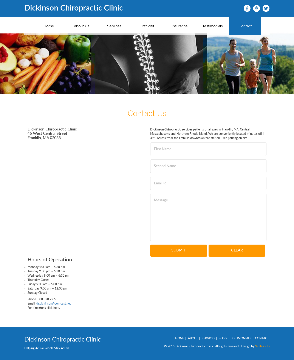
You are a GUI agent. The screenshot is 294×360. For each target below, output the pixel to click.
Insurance (180, 26)
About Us (81, 26)
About (193, 338)
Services (114, 26)
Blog (223, 338)
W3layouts (262, 346)
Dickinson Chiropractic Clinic (73, 8)
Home (48, 26)
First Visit (147, 26)
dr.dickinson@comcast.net (53, 303)
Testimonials (212, 26)
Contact (245, 26)
